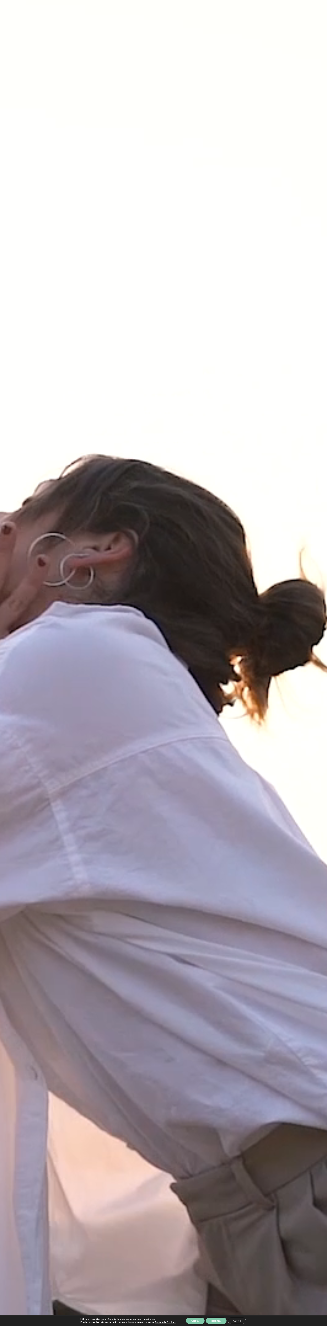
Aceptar (195, 1320)
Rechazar (216, 1320)
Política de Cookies (165, 1322)
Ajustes (237, 1320)
